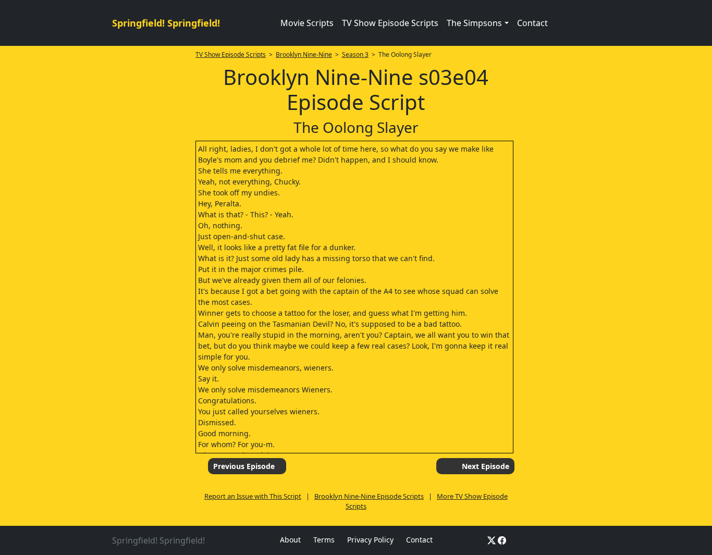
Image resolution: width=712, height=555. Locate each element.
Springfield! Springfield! (166, 23)
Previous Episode (244, 466)
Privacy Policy (370, 540)
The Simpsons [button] (474, 23)
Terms (324, 540)
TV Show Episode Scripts (390, 23)
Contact (532, 23)
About (290, 540)
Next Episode (485, 466)
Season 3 (355, 54)
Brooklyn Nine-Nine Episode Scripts (369, 496)
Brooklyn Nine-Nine (304, 54)
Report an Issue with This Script (252, 496)
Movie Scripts (307, 23)
